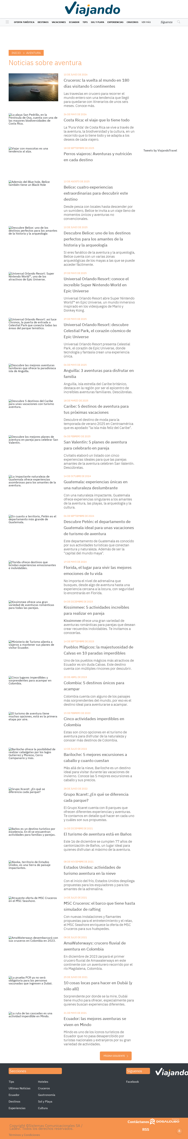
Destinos (43, 22)
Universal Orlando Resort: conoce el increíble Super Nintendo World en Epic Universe (96, 284)
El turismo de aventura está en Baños (98, 834)
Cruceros (132, 22)
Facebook (132, 1081)
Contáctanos (138, 1121)
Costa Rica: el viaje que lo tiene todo (96, 120)
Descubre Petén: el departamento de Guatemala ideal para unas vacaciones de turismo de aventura (99, 527)
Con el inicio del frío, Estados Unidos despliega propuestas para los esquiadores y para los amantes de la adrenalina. (99, 885)
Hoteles (43, 1081)
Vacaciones (59, 22)
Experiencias (115, 22)
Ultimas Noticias (19, 1088)
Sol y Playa (97, 22)
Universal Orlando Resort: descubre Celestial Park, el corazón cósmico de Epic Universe (97, 330)
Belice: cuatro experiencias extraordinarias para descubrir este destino (96, 193)
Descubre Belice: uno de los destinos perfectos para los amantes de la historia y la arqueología (97, 239)
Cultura (43, 1108)
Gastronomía (46, 1095)
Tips (85, 22)
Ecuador (74, 22)
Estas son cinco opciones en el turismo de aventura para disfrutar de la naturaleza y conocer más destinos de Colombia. (95, 736)
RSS (145, 1129)
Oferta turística (24, 22)
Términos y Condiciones (24, 1135)
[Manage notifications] (179, 1131)
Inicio (16, 53)
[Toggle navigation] (6, 22)
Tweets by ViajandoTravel (160, 150)
